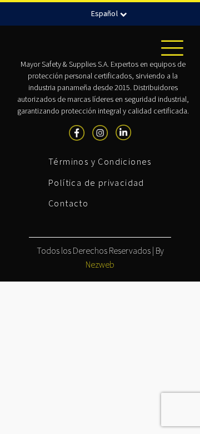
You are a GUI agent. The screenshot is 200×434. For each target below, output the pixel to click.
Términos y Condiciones (100, 162)
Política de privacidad (96, 183)
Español (104, 14)
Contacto (68, 204)
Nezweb (100, 265)
